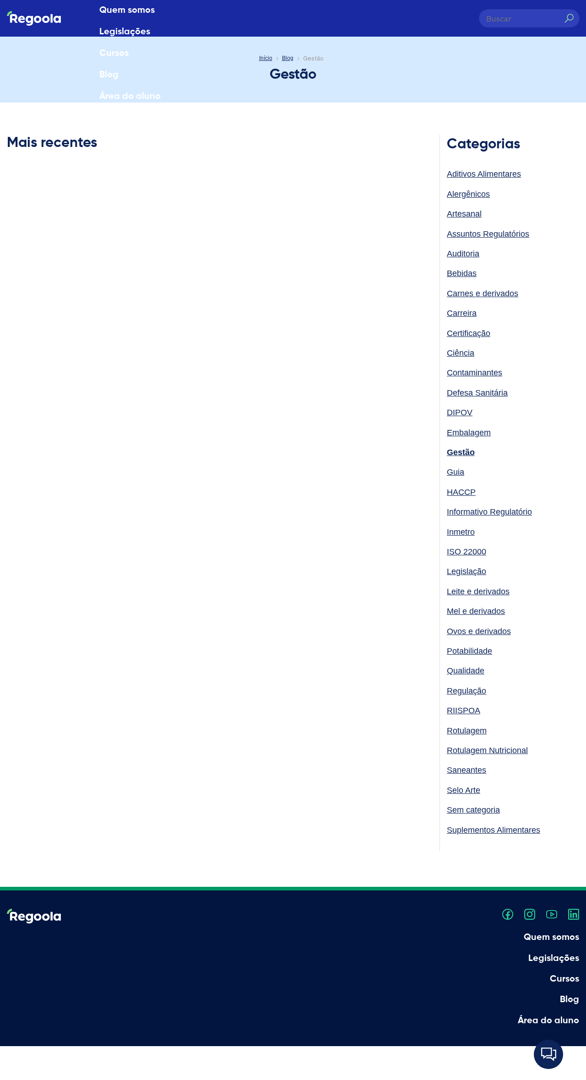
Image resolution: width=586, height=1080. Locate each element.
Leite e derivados (478, 591)
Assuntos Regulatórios (488, 234)
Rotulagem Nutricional (487, 750)
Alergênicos (468, 194)
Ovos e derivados (479, 631)
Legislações (124, 32)
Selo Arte (463, 790)
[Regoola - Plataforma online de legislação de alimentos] (34, 18)
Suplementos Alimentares (493, 830)
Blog (109, 75)
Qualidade (465, 670)
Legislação (466, 571)
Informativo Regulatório (489, 511)
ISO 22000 (466, 551)
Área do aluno (130, 96)
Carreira (462, 313)
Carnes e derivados (482, 293)
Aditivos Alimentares (484, 174)
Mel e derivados (476, 611)
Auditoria (463, 253)
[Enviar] (569, 18)
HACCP (461, 492)
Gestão (461, 452)
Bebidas (462, 273)
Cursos (114, 53)
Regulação (466, 690)
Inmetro (461, 532)
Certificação (468, 333)
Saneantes (466, 770)
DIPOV (459, 412)
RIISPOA (463, 710)
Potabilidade (469, 651)
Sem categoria (473, 809)
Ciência (460, 353)
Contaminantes (474, 372)
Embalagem (469, 432)
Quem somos (127, 10)
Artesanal (464, 213)
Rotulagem (467, 730)
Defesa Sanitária (477, 392)
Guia (455, 472)
